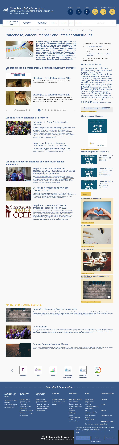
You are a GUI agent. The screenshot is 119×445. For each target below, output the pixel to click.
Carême (98, 72)
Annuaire (104, 399)
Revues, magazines (90, 419)
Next (107, 372)
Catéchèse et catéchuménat (16, 30)
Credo (101, 76)
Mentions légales (106, 416)
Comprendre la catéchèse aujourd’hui (98, 44)
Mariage (93, 87)
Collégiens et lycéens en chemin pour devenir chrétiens (51, 188)
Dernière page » (62, 110)
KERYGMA (78, 23)
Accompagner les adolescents (91, 302)
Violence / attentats (98, 102)
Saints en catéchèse (101, 93)
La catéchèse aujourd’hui (57, 30)
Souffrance (85, 97)
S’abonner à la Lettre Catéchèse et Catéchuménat (25, 402)
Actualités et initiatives (27, 23)
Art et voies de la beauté (101, 70)
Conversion (94, 76)
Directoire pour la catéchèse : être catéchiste (106, 158)
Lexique (103, 404)
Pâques (109, 89)
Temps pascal (106, 97)
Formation (54, 23)
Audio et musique (89, 401)
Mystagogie (104, 87)
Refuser (97, 438)
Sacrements (86, 93)
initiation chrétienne (68, 177)
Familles (71, 415)
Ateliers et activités (89, 399)
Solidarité (107, 95)
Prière (102, 89)
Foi (88, 82)
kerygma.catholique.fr (89, 111)
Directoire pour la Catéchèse (95, 151)
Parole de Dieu (90, 88)
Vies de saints (96, 100)
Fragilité (102, 83)
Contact (103, 410)
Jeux (86, 410)
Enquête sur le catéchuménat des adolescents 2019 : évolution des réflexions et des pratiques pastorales (54, 171)
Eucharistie (91, 78)
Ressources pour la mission (59, 399)
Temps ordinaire (95, 97)
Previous (12, 372)
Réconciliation (98, 91)
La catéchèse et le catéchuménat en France (12, 23)
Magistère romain (40, 399)
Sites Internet (88, 421)
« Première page (19, 110)
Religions (84, 91)
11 (55, 110)
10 (52, 110)
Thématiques (63, 23)
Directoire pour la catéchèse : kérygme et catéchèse (106, 184)
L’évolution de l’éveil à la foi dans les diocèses (50, 123)
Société (98, 95)
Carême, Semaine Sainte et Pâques (50, 344)
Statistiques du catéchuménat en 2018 (51, 78)
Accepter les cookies (83, 438)
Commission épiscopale (50, 179)
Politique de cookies (96, 441)
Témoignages (23, 408)
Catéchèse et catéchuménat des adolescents (55, 309)
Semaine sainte (88, 95)
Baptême (90, 72)
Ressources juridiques (42, 408)
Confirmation (85, 76)
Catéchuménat (89, 74)
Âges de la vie (72, 403)
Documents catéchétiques (42, 406)
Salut (82, 95)
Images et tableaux (89, 408)
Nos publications (40, 410)
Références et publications (42, 23)
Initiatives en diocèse (25, 406)
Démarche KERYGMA (107, 393)
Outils (71, 23)
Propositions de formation (58, 401)
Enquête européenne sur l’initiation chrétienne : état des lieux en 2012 (49, 206)
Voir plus (86, 194)
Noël (109, 87)
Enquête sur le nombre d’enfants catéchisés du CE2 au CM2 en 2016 (50, 144)
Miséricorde (98, 87)
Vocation (107, 102)
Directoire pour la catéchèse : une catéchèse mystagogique (106, 172)
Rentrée (91, 91)
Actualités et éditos (24, 399)
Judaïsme (93, 85)
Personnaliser (110, 438)
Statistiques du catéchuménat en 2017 (51, 94)
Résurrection (105, 91)
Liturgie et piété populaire (96, 85)
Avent (83, 72)
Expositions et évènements (91, 406)
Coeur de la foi (104, 74)
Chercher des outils (87, 223)
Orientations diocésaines (42, 404)
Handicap (85, 84)
